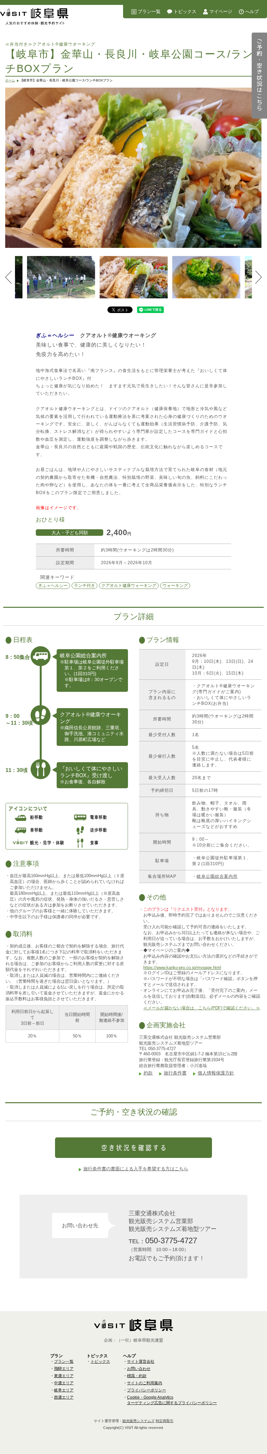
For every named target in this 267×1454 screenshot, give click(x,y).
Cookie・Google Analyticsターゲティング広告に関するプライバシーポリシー (172, 1400)
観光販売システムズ (138, 1421)
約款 (148, 1073)
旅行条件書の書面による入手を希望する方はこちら (135, 1168)
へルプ (252, 11)
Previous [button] (8, 277)
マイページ (220, 11)
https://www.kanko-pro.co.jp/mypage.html (182, 967)
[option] (133, 168)
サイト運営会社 (140, 1361)
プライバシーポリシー (146, 1390)
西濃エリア (64, 1397)
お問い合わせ (138, 1368)
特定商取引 (165, 1421)
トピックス (185, 11)
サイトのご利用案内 (144, 1383)
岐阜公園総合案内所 (217, 876)
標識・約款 (137, 1376)
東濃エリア (64, 1376)
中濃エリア (64, 1383)
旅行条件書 (175, 1073)
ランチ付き (84, 585)
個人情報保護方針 (216, 1073)
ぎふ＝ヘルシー (53, 585)
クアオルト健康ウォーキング (128, 585)
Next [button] (258, 277)
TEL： (163, 1240)
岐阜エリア (64, 1390)
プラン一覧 (149, 11)
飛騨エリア (64, 1368)
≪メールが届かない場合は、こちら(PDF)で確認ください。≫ (201, 1007)
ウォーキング (175, 585)
